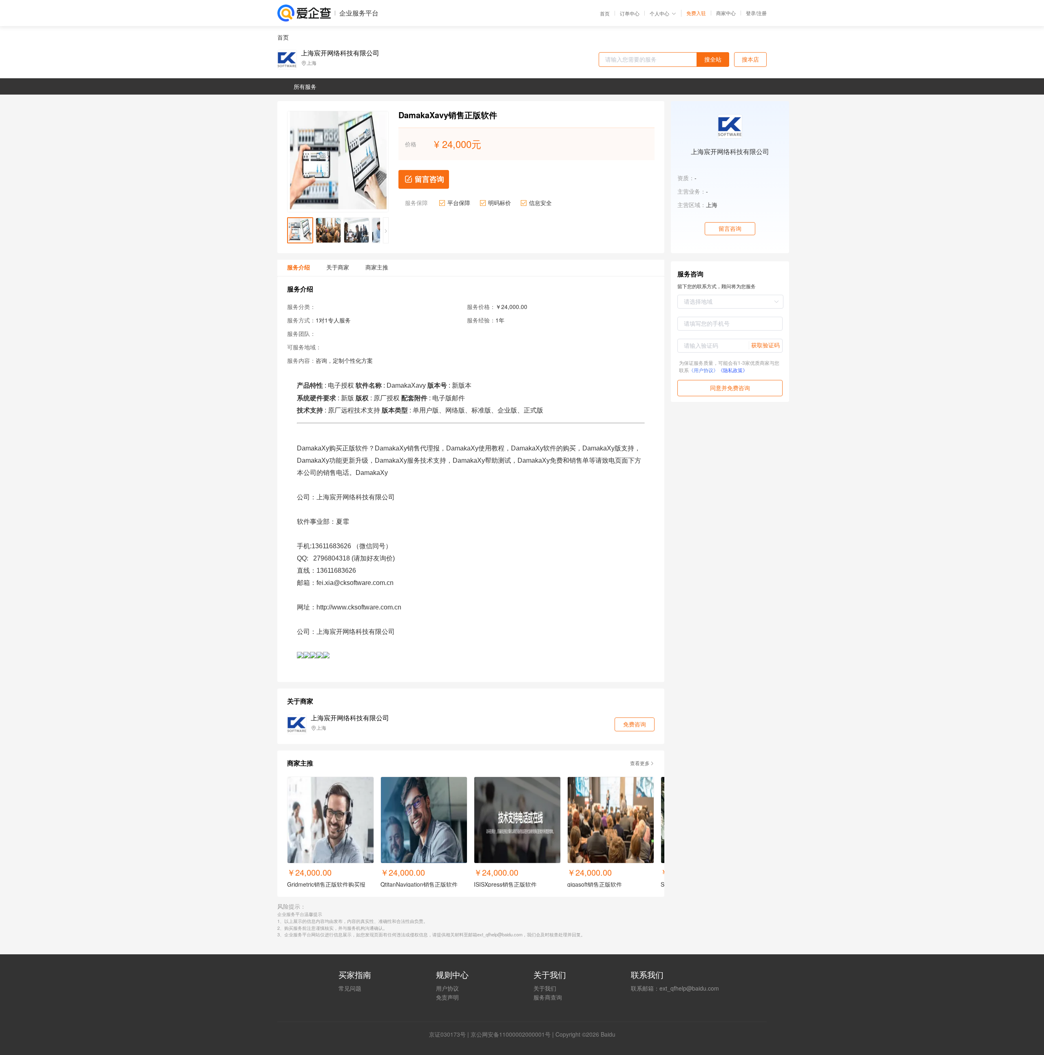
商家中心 (726, 13)
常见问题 (349, 988)
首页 (605, 13)
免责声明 (447, 997)
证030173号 (450, 1034)
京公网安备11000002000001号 (511, 1034)
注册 (762, 12)
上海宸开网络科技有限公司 (340, 53)
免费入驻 (696, 13)
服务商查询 (547, 997)
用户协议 (447, 988)
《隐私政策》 (733, 369)
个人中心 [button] (659, 13)
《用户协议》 (703, 369)
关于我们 (544, 988)
